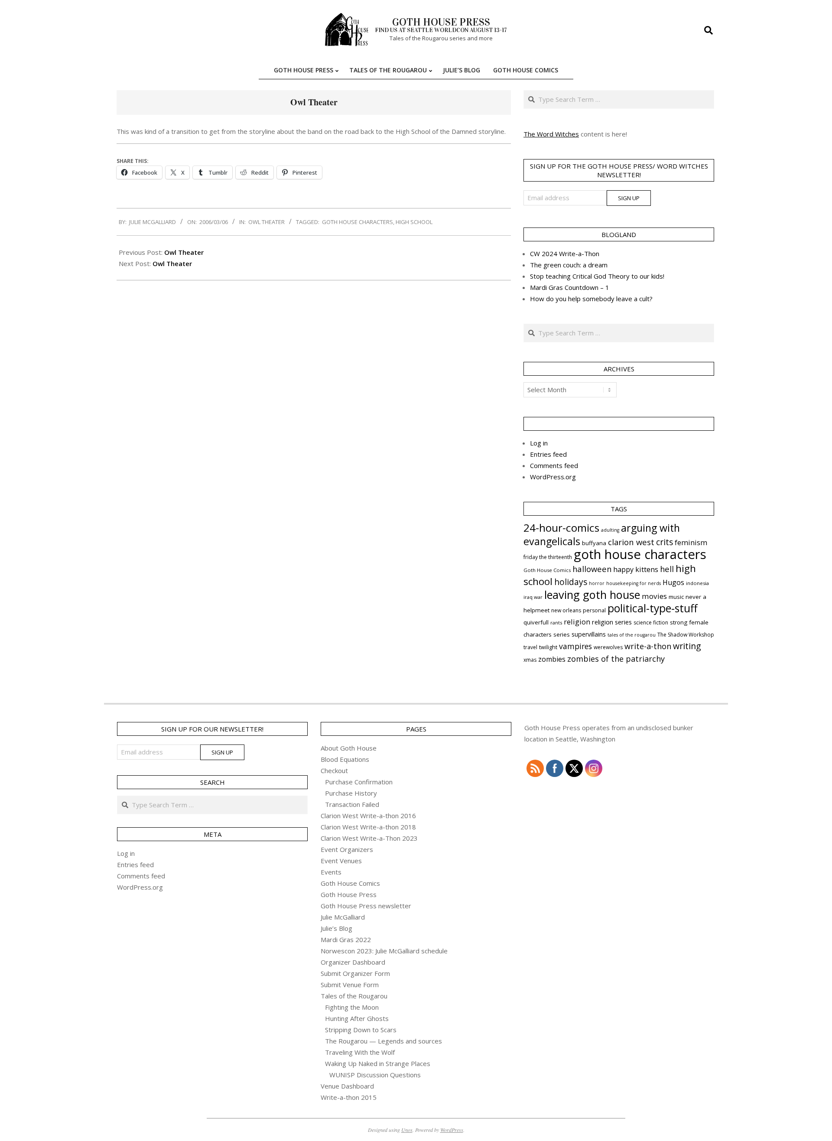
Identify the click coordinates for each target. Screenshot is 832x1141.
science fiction (651, 622)
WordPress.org (553, 476)
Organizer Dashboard (353, 962)
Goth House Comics (547, 570)
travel (530, 647)
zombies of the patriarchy (616, 658)
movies (654, 596)
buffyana (594, 543)
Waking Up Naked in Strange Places (377, 1063)
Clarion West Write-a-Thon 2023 (369, 838)
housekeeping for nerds (633, 583)
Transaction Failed (352, 804)
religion (577, 622)
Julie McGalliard (343, 917)
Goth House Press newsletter (366, 905)
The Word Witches (551, 134)
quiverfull (536, 622)
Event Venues (341, 860)
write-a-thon (647, 646)
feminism (691, 542)
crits (664, 542)
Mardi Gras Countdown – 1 (569, 287)
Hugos (673, 582)
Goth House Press (349, 894)
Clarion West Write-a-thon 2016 (368, 815)
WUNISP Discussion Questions (375, 1074)
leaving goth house (592, 594)
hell (667, 568)
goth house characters (357, 222)
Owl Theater (266, 222)
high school (414, 222)
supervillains (589, 634)
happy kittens (635, 569)
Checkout (334, 770)
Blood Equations (345, 759)
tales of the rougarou (632, 635)
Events (331, 872)
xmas (529, 659)
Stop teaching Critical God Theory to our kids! (597, 276)
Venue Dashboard (347, 1086)
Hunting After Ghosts (357, 1018)
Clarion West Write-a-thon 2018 (368, 826)
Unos (407, 1129)
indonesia (697, 583)
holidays (570, 582)
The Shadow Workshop (685, 634)
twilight (548, 647)
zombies (552, 659)
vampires (575, 646)
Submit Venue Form (350, 984)
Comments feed (554, 465)
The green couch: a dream (569, 264)
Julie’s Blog (336, 928)
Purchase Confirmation (359, 781)
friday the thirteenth (547, 557)
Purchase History (351, 793)
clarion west (631, 541)
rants (556, 622)
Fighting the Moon (352, 1007)
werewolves (608, 647)
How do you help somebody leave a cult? (591, 298)
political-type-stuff (653, 608)
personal (594, 610)
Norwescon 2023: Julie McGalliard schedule (384, 950)
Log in (539, 443)
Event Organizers (347, 849)
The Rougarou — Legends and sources (383, 1041)
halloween (591, 568)
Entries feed (548, 454)
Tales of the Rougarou (354, 995)
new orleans (566, 610)
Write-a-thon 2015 (349, 1097)
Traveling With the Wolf (360, 1052)
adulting (610, 530)
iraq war (533, 597)
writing (687, 646)
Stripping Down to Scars (360, 1029)
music (676, 597)
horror (596, 583)
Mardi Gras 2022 (346, 939)
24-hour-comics (561, 527)
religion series (612, 622)
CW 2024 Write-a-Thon (564, 253)
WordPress (451, 1129)
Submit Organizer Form (355, 973)
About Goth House (349, 748)
